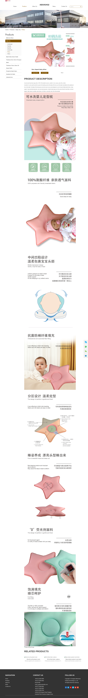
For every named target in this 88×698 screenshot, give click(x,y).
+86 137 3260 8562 (39, 686)
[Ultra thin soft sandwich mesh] (33, 657)
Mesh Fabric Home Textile (12, 56)
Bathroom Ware (9, 38)
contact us (38, 675)
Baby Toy (18, 29)
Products (24, 6)
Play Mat (9, 46)
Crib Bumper (9, 44)
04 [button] (82, 25)
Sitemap (77, 682)
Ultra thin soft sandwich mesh (33, 659)
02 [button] (75, 25)
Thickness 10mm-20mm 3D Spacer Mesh (12, 67)
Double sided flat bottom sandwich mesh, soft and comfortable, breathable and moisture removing (73, 660)
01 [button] (72, 25)
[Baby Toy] (44, 19)
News (54, 6)
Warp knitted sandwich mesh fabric (73, 659)
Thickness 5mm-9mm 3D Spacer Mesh (13, 61)
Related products (36, 651)
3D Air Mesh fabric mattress (53, 659)
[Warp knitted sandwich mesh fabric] (73, 657)
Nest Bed (9, 48)
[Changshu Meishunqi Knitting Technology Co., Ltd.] (44, 4)
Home (14, 6)
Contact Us (64, 6)
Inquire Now (35, 72)
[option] (44, 19)
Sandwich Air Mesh (10, 74)
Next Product (44, 72)
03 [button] (79, 25)
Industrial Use (9, 77)
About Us (34, 6)
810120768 (37, 682)
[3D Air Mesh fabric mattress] (53, 657)
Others (8, 53)
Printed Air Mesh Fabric (11, 71)
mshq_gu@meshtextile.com (41, 684)
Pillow (23, 29)
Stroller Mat (9, 49)
